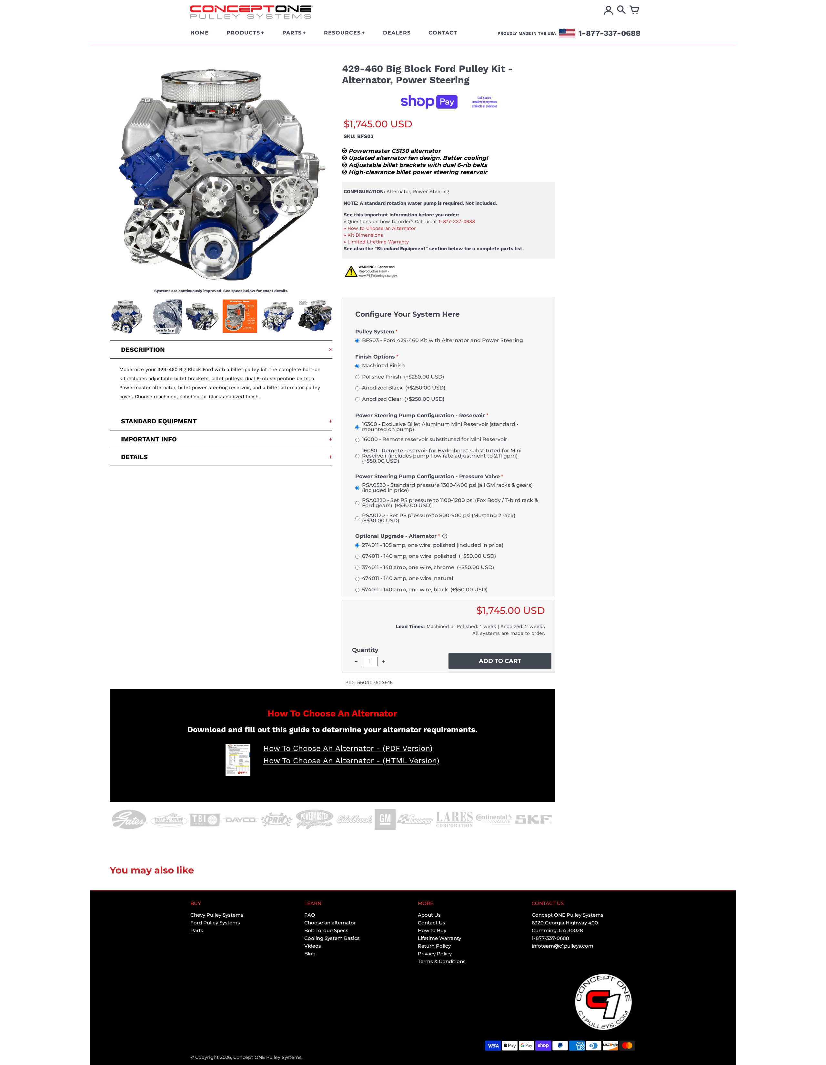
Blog (310, 954)
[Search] (621, 10)
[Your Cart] (634, 10)
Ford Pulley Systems (215, 923)
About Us (429, 915)
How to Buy (432, 930)
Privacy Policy (435, 954)
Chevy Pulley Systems (216, 915)
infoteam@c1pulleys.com (562, 946)
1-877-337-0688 (456, 221)
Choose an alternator (330, 923)
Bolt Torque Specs (326, 930)
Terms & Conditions (442, 961)
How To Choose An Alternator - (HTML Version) (351, 760)
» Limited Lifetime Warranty (376, 242)
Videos (312, 946)
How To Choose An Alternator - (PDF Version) (347, 748)
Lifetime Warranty (439, 938)
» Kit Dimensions (363, 235)
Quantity (365, 650)
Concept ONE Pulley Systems (267, 1057)
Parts (196, 930)
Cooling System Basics (332, 938)
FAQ (309, 915)
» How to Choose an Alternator (380, 228)
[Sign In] (608, 10)
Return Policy (434, 946)
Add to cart (500, 661)
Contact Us (431, 923)
